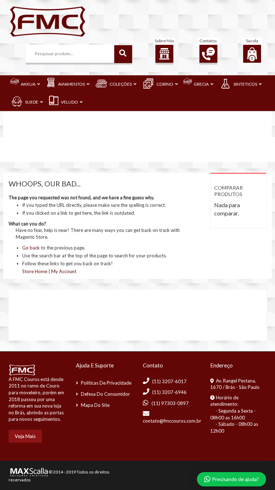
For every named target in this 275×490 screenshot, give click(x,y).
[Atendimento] (208, 54)
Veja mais (25, 436)
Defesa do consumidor (105, 394)
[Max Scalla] (28, 471)
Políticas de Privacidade (106, 383)
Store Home (34, 271)
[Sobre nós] (164, 54)
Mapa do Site (95, 405)
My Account (63, 271)
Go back (31, 248)
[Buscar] (123, 54)
